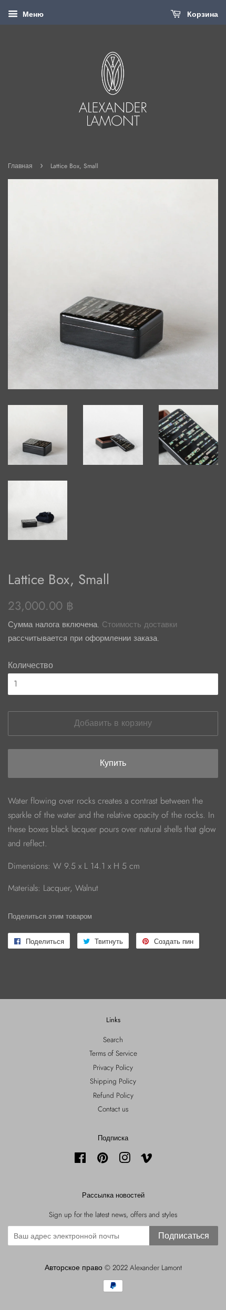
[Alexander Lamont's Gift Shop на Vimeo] (146, 1160)
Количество (30, 665)
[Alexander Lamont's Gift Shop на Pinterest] (102, 1160)
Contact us (113, 1109)
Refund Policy (113, 1095)
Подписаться (183, 1236)
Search (113, 1039)
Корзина (201, 14)
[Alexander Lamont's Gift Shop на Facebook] (80, 1160)
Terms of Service (113, 1053)
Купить (113, 763)
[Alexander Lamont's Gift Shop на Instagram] (124, 1160)
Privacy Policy (113, 1067)
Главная (20, 166)
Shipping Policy (113, 1081)
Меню (32, 14)
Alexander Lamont (156, 1267)
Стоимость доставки (139, 624)
